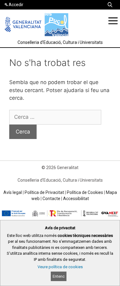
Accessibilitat (76, 198)
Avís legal (12, 192)
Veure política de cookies (60, 267)
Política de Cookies (85, 192)
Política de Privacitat (44, 192)
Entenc (59, 276)
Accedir (16, 4)
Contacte (51, 198)
